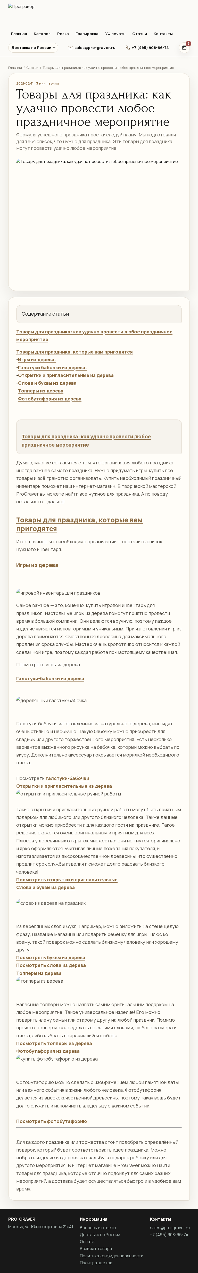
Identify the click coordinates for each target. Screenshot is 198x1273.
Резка (63, 33)
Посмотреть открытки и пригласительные (67, 879)
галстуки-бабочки (67, 778)
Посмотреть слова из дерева (51, 965)
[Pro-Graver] (99, 14)
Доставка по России (31, 47)
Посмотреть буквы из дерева (50, 957)
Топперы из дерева (40, 391)
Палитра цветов (96, 1263)
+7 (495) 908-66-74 (150, 47)
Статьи (139, 33)
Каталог (42, 33)
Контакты (163, 33)
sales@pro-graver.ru (95, 47)
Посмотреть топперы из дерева (54, 1043)
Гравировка (87, 33)
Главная (19, 33)
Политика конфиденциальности (111, 1256)
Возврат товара (96, 1248)
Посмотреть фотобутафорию (51, 1121)
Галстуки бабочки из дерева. (52, 367)
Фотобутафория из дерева (49, 399)
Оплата (87, 1241)
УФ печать (115, 33)
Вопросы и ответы (98, 1227)
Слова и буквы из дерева (47, 383)
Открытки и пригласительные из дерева (66, 375)
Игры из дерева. (37, 359)
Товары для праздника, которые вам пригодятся (74, 352)
